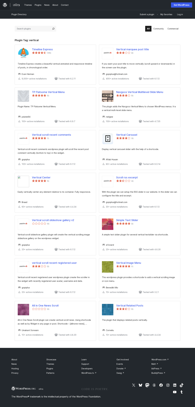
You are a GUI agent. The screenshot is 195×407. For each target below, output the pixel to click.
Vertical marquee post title (132, 49)
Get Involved (122, 359)
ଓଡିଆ (41, 389)
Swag (120, 373)
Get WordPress (181, 5)
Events (119, 364)
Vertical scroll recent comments (51, 134)
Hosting (15, 368)
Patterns (50, 373)
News (14, 364)
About (14, 359)
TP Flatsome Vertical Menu (48, 92)
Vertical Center (41, 177)
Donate (121, 368)
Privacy (14, 373)
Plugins (49, 368)
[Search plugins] (53, 29)
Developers (87, 368)
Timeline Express (42, 49)
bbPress (156, 368)
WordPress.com (160, 359)
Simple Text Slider (127, 220)
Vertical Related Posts (129, 305)
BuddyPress (158, 373)
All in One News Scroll (45, 305)
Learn (84, 359)
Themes (50, 364)
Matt (154, 364)
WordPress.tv (89, 373)
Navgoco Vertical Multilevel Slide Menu (139, 92)
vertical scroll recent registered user (54, 262)
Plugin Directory (19, 14)
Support (85, 364)
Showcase (51, 359)
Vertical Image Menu (128, 262)
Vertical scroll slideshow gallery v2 (53, 220)
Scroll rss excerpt (127, 177)
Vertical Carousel (126, 134)
